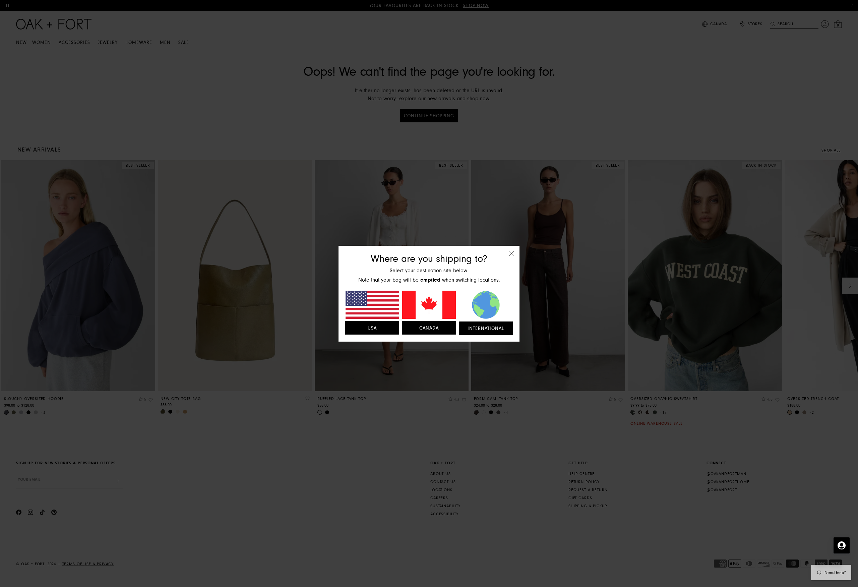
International (486, 328)
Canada (429, 328)
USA (372, 328)
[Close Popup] (511, 258)
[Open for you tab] (842, 545)
